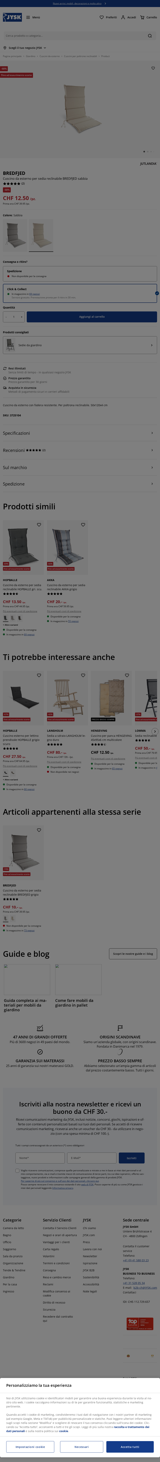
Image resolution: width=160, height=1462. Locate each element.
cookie (63, 1431)
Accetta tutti (130, 1447)
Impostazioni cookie (30, 1447)
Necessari (82, 1447)
